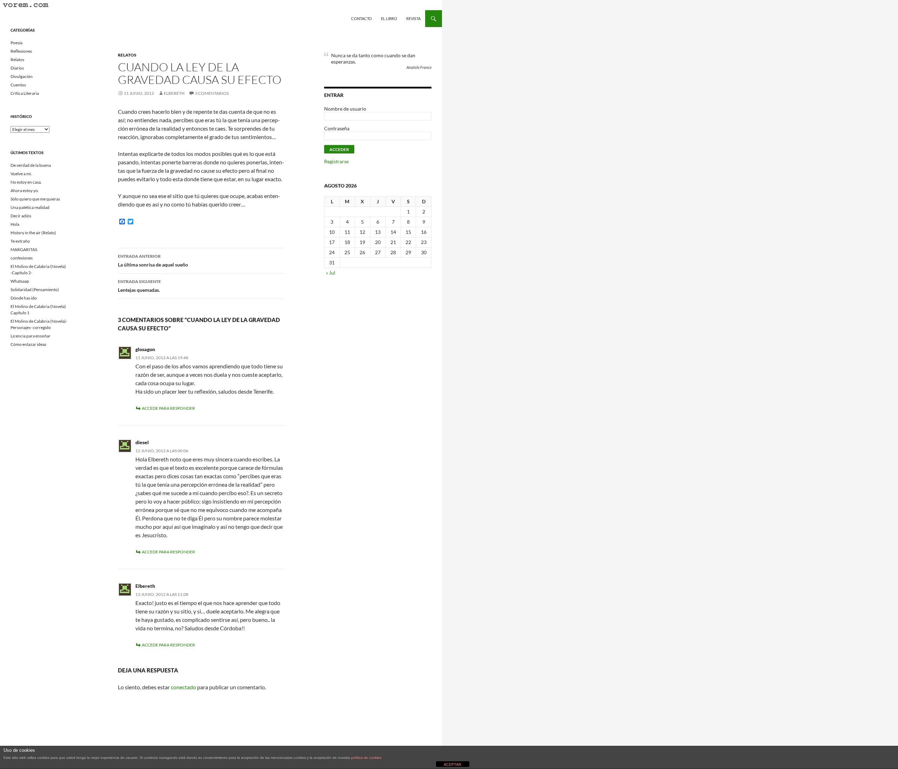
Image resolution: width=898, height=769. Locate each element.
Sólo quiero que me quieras (35, 199)
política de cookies (366, 758)
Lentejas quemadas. (139, 286)
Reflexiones (21, 51)
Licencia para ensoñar (31, 336)
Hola (15, 224)
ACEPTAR (452, 764)
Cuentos (18, 84)
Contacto (361, 18)
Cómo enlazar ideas (28, 344)
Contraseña (336, 128)
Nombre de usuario (345, 109)
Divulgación (22, 76)
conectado (183, 687)
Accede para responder (168, 408)
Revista (413, 18)
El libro (389, 18)
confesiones (22, 258)
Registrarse (336, 161)
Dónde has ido (24, 298)
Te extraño (20, 241)
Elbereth (174, 93)
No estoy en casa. (26, 182)
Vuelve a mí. (21, 173)
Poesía (16, 42)
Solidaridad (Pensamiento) (35, 289)
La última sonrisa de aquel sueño (153, 261)
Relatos (127, 55)
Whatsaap (20, 281)
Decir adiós (21, 215)
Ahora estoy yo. (25, 190)
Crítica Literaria (25, 93)
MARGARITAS (24, 249)
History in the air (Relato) (33, 232)
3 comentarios (212, 93)
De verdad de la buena (31, 165)
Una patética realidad (30, 207)
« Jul (330, 273)
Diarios (17, 68)
